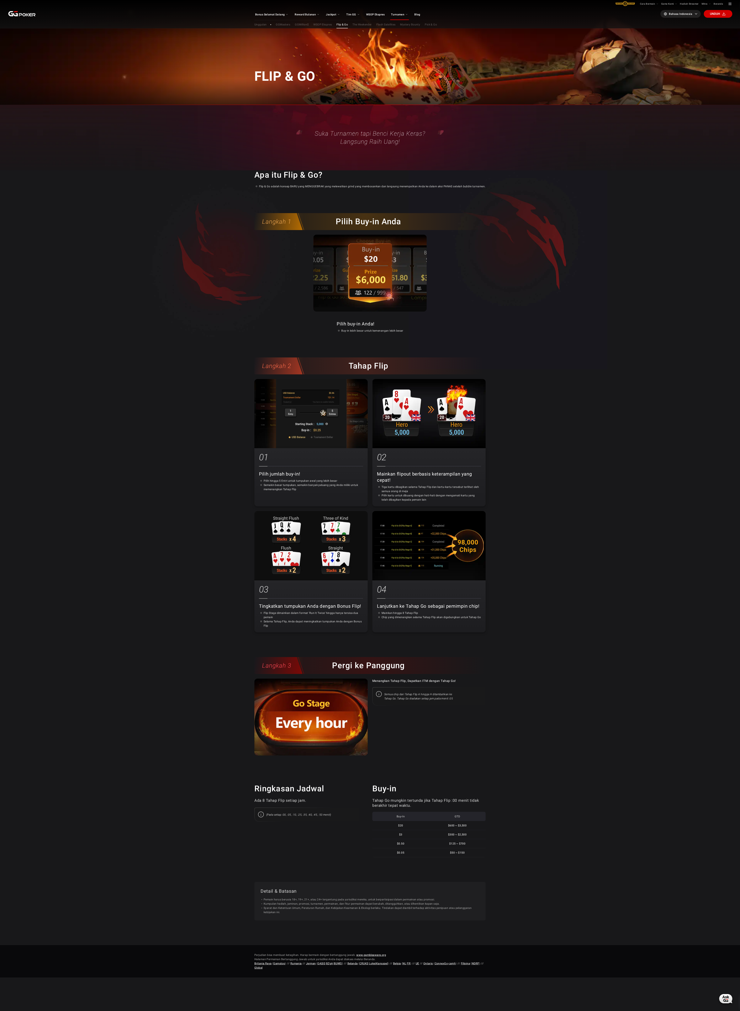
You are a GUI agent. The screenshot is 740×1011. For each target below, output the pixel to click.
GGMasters (283, 24)
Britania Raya (263, 963)
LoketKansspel (378, 963)
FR (408, 963)
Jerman (311, 963)
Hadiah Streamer (689, 4)
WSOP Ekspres (322, 24)
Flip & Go (342, 24)
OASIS (321, 963)
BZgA (329, 963)
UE (417, 963)
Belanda (352, 963)
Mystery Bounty (410, 24)
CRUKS (363, 963)
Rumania (296, 963)
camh (452, 963)
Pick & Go (431, 24)
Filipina (465, 963)
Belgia (397, 963)
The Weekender (362, 24)
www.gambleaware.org (371, 954)
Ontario (428, 963)
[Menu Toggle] (730, 4)
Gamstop (279, 963)
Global (258, 967)
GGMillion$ (302, 24)
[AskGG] (725, 998)
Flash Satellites (386, 24)
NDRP (475, 963)
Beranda (718, 4)
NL (404, 963)
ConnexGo (441, 963)
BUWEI (338, 963)
